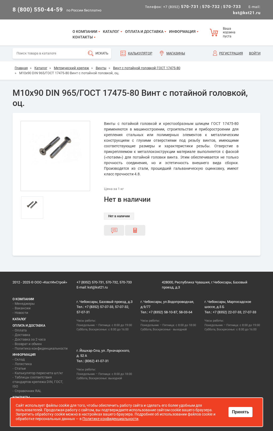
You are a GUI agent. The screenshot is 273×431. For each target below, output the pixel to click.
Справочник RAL (28, 391)
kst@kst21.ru (97, 287)
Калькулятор (140, 53)
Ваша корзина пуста (229, 32)
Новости (21, 313)
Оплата (21, 330)
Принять (240, 411)
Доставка (22, 335)
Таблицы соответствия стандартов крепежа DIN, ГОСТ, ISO (38, 381)
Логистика (23, 364)
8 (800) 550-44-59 (38, 9)
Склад (20, 359)
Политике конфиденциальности (110, 419)
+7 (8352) (181, 7)
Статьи (20, 368)
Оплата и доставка (144, 31)
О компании (85, 31)
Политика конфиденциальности (41, 348)
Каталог (111, 31)
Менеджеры (25, 304)
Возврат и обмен (28, 344)
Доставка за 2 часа (30, 339)
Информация (182, 31)
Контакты (83, 37)
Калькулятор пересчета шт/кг (39, 373)
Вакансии (23, 308)
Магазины (175, 53)
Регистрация (231, 53)
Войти (254, 53)
